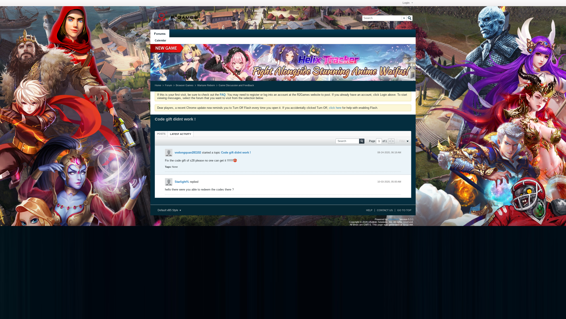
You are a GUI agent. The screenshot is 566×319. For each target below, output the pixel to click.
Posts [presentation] (161, 133)
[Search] (409, 18)
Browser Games (184, 85)
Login (406, 2)
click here (335, 107)
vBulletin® (393, 219)
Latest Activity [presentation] (180, 134)
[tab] (161, 134)
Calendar (160, 40)
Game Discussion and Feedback (236, 85)
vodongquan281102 (188, 152)
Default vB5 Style (168, 210)
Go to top (404, 210)
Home (158, 85)
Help (369, 210)
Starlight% (182, 181)
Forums (160, 33)
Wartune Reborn (206, 85)
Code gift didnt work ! (236, 152)
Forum (168, 85)
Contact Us (385, 210)
